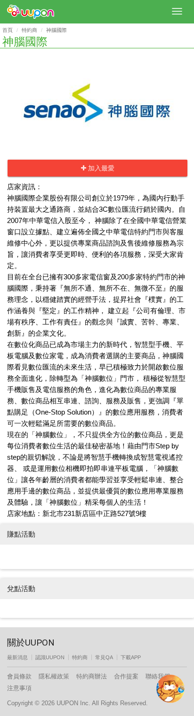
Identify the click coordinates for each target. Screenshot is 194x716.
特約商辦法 (91, 676)
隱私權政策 (54, 676)
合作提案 (126, 676)
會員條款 (19, 676)
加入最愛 (100, 168)
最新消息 (17, 657)
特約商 (29, 30)
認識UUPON (50, 657)
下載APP (131, 657)
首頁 (7, 30)
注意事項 (19, 688)
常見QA (104, 657)
